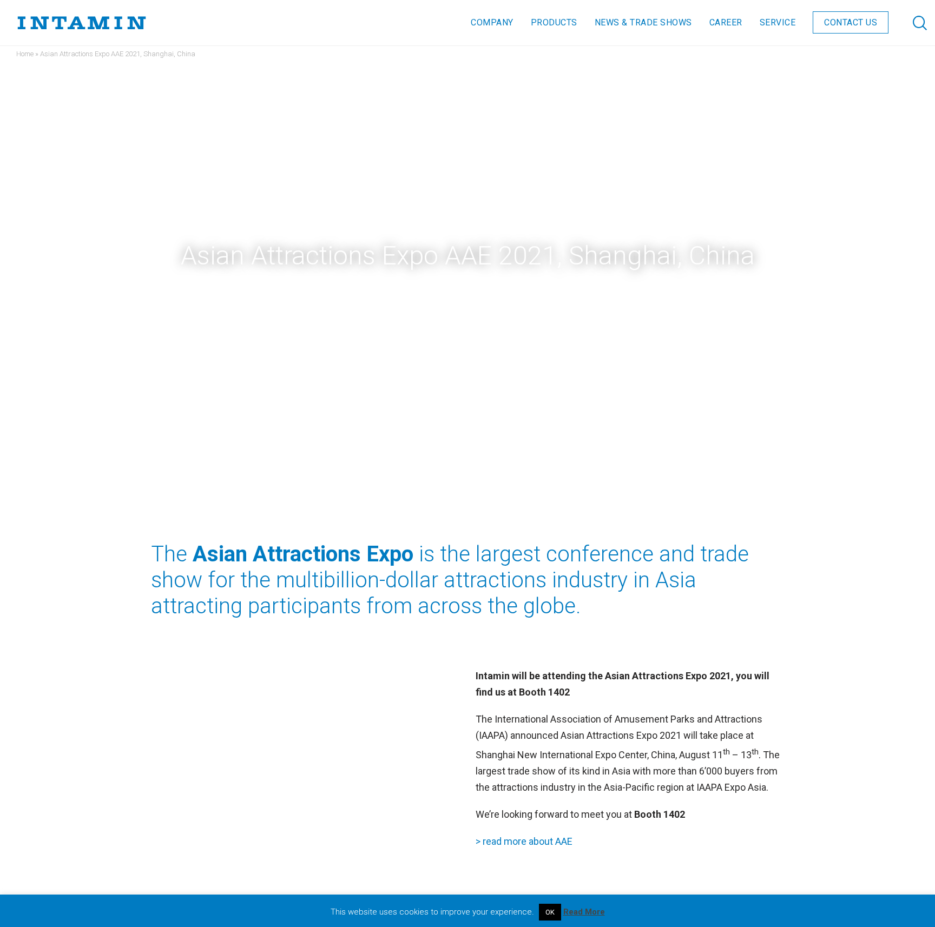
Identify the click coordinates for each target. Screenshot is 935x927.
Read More (584, 912)
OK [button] (550, 912)
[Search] (909, 22)
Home (25, 54)
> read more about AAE (524, 841)
